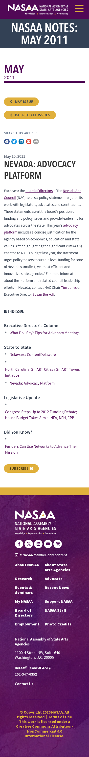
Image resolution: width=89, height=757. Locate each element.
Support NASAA (58, 601)
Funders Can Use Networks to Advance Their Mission (41, 449)
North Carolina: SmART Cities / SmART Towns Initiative (42, 372)
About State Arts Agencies (57, 567)
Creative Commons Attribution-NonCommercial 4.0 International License (44, 731)
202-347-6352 (26, 674)
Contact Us (24, 683)
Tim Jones (69, 287)
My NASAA (24, 601)
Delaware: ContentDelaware (33, 354)
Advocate (54, 578)
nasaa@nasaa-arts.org (33, 667)
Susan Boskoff (43, 294)
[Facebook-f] (19, 544)
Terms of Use (60, 716)
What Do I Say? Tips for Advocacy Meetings (45, 332)
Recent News (57, 587)
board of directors (39, 190)
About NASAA (27, 564)
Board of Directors (24, 613)
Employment (27, 623)
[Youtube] (48, 544)
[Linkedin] (38, 544)
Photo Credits (58, 623)
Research (23, 578)
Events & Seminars (24, 590)
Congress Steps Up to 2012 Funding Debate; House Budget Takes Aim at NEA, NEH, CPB (41, 414)
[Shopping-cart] (57, 544)
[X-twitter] (28, 544)
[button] (7, 141)
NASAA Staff (55, 610)
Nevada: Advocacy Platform (32, 383)
